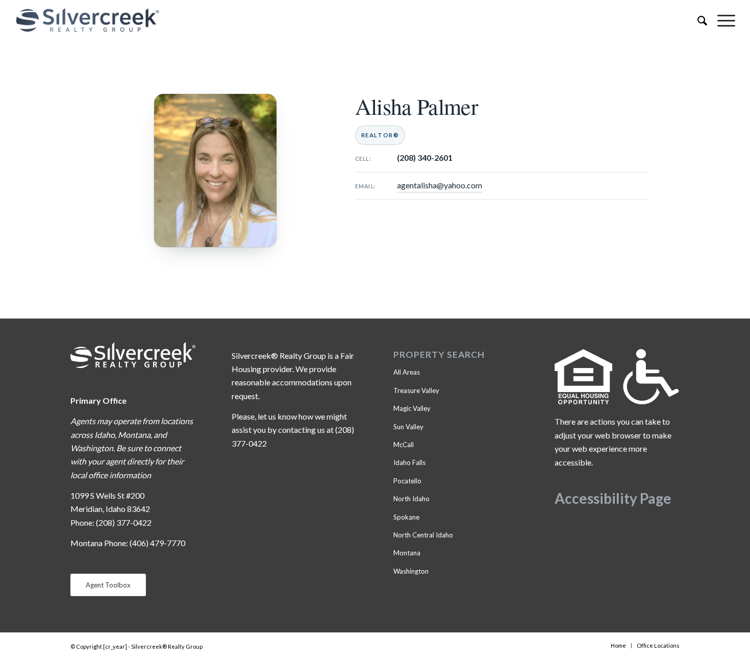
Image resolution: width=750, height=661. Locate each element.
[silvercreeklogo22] (303, 20)
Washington (411, 571)
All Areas (406, 372)
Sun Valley (408, 427)
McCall (403, 444)
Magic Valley (412, 408)
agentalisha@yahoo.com (439, 185)
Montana (406, 553)
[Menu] (721, 20)
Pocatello (407, 481)
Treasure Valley (416, 390)
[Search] (697, 20)
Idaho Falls (409, 462)
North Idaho (411, 499)
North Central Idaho (423, 535)
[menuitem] (697, 20)
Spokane (406, 517)
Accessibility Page (613, 498)
